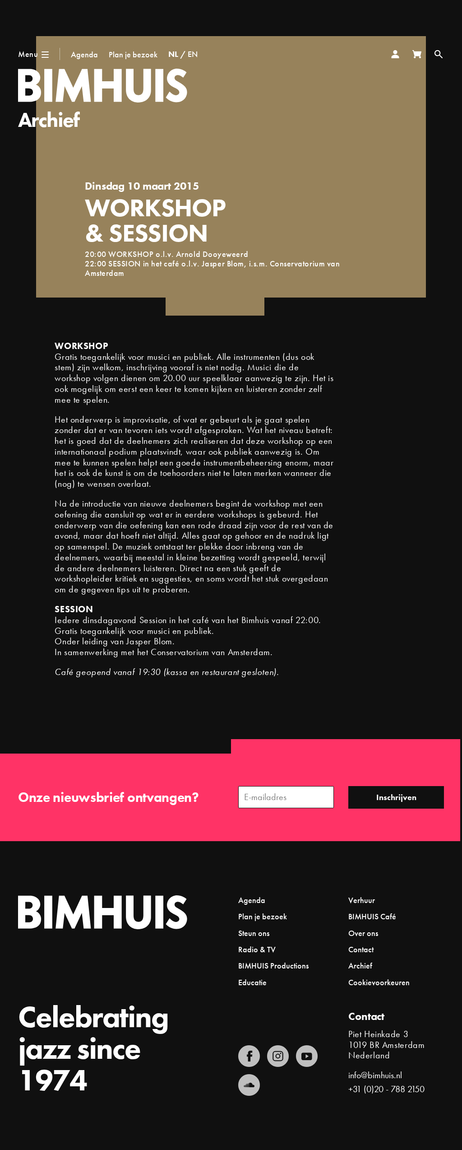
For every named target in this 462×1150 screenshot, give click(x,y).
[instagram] (278, 1056)
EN (193, 54)
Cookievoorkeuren (379, 982)
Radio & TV (257, 949)
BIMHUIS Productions (273, 965)
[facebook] (249, 1056)
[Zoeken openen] (438, 54)
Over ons (363, 933)
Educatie (252, 982)
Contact (361, 949)
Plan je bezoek (133, 54)
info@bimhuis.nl (375, 1075)
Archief (48, 120)
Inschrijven (396, 797)
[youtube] (307, 1056)
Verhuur (361, 900)
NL (173, 54)
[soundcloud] (249, 1085)
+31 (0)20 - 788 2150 (386, 1089)
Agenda (84, 54)
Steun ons (253, 933)
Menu (28, 54)
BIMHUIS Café (372, 916)
